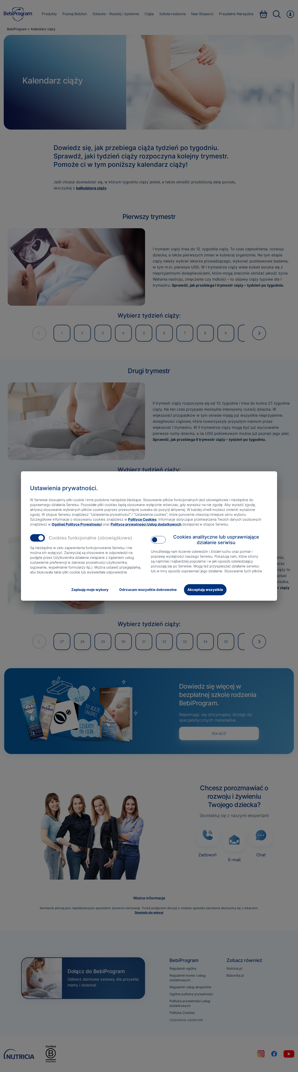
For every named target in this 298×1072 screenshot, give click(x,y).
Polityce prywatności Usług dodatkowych (146, 524)
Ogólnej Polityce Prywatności (77, 524)
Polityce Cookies (142, 519)
